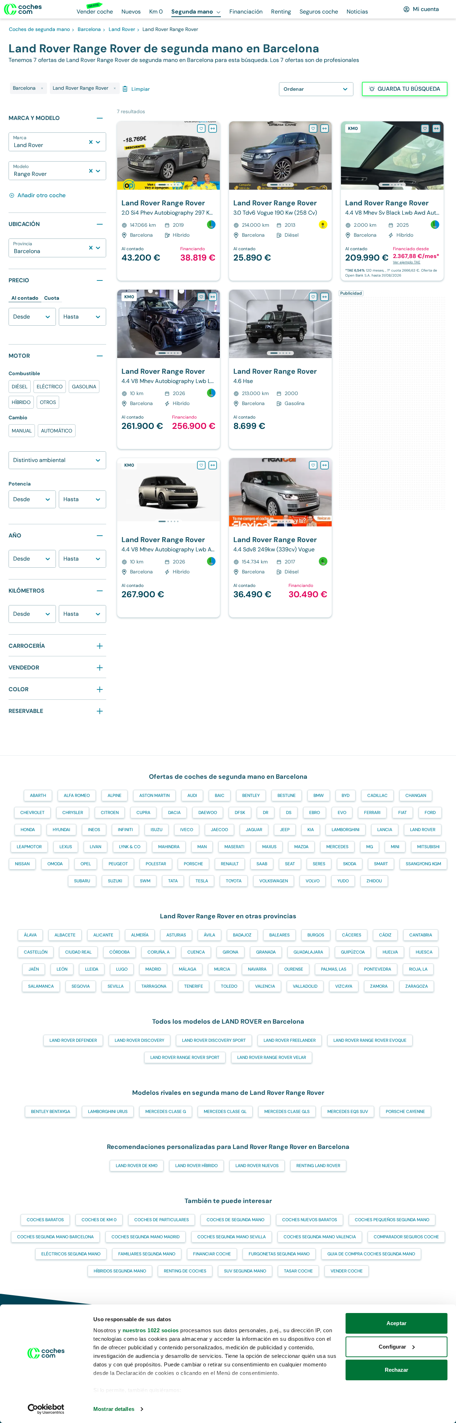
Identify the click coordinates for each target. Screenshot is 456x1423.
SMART (381, 864)
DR (265, 812)
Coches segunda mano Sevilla (231, 1237)
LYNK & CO (129, 847)
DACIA (174, 812)
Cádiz (385, 935)
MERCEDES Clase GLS (287, 1111)
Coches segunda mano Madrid (146, 1237)
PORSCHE (193, 864)
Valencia (265, 986)
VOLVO (313, 881)
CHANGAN (415, 795)
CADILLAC (377, 795)
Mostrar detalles (113, 1409)
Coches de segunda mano (235, 1220)
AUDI (192, 795)
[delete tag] (42, 88)
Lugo (122, 969)
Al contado (24, 298)
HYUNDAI (61, 830)
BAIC (219, 795)
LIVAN (95, 847)
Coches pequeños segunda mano (392, 1220)
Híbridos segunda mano (120, 1271)
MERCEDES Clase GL (225, 1111)
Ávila (209, 935)
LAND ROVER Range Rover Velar (271, 1057)
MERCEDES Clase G (165, 1111)
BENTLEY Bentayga (50, 1111)
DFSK (240, 812)
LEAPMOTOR (29, 847)
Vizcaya (343, 986)
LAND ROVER (422, 830)
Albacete (65, 935)
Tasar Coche (298, 1271)
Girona (230, 952)
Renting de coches (185, 1271)
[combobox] (14, 145)
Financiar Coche (212, 1254)
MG (369, 847)
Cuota (51, 298)
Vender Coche (347, 1271)
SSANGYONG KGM (423, 864)
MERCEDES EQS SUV (347, 1111)
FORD (430, 812)
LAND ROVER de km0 (136, 1166)
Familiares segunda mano (146, 1254)
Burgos (315, 935)
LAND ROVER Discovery (139, 1040)
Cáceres (351, 935)
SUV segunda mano (245, 1271)
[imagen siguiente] (214, 155)
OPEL (86, 864)
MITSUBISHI (428, 847)
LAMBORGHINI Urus (108, 1111)
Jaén (33, 969)
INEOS (94, 830)
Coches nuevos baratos (309, 1220)
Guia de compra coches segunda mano (371, 1254)
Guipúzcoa (353, 952)
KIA (310, 830)
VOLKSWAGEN (273, 881)
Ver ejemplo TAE (406, 262)
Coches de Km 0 (99, 1220)
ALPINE (114, 795)
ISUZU (156, 830)
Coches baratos (45, 1220)
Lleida (91, 969)
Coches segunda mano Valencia (320, 1237)
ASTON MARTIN (154, 795)
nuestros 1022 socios (151, 1330)
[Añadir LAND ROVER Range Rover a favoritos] (201, 128)
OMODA (55, 864)
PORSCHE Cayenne (405, 1111)
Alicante (103, 935)
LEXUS (65, 847)
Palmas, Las (333, 969)
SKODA (349, 864)
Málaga (187, 969)
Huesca (424, 952)
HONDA (28, 830)
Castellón (35, 952)
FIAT (402, 812)
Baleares (279, 935)
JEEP (285, 830)
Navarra (257, 969)
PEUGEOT (118, 864)
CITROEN (110, 812)
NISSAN (22, 864)
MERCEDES (337, 847)
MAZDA (301, 847)
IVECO (186, 830)
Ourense (293, 969)
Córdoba (119, 952)
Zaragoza (416, 986)
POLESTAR (156, 864)
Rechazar (397, 1370)
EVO (342, 812)
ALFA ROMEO (77, 795)
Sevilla (116, 986)
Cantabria (420, 935)
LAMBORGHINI (345, 830)
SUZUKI (115, 881)
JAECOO (219, 830)
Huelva (390, 952)
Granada (266, 952)
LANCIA (384, 830)
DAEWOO (207, 812)
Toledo (229, 986)
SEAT (290, 864)
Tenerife (193, 986)
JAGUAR (254, 830)
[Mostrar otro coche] (168, 185)
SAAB (261, 864)
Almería (140, 935)
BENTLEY (251, 795)
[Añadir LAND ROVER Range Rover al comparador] (212, 128)
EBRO (314, 812)
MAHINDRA (169, 847)
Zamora (379, 986)
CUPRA (143, 812)
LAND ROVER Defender (73, 1040)
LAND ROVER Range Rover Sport (184, 1057)
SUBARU (82, 881)
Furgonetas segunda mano (279, 1254)
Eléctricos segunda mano (70, 1254)
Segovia (81, 986)
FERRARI (372, 812)
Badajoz (242, 935)
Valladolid (305, 986)
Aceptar (396, 1323)
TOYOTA (234, 881)
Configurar (392, 1347)
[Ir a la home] (23, 9)
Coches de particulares (161, 1220)
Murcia (222, 969)
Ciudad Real (78, 952)
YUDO (343, 881)
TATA (173, 881)
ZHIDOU (374, 881)
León (62, 969)
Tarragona (153, 986)
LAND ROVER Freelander (290, 1040)
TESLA (202, 881)
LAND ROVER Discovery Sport (214, 1040)
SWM (145, 881)
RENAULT (230, 864)
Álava (30, 935)
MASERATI (234, 847)
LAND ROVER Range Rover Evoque (369, 1040)
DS (288, 812)
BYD (345, 795)
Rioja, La (418, 969)
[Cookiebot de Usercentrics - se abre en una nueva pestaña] (46, 1409)
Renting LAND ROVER (318, 1166)
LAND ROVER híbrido (196, 1166)
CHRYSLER (72, 812)
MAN (202, 847)
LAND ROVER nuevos (257, 1166)
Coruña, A (158, 952)
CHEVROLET (32, 812)
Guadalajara (308, 952)
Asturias (176, 935)
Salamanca (41, 986)
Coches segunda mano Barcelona (55, 1237)
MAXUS (269, 847)
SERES (319, 864)
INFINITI (125, 830)
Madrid (153, 969)
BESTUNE (287, 795)
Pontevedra (377, 969)
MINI (395, 847)
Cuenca (196, 952)
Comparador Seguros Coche (406, 1237)
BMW (319, 795)
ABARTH (38, 795)
